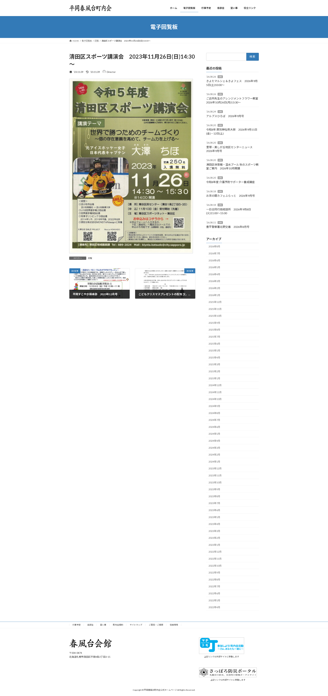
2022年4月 (214, 607)
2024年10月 (215, 399)
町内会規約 (118, 625)
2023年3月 (214, 530)
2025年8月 (214, 329)
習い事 (103, 625)
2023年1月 (214, 544)
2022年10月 (215, 565)
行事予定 (76, 625)
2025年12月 (215, 301)
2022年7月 (214, 586)
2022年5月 (214, 600)
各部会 (90, 625)
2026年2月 (214, 288)
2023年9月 (214, 489)
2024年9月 (214, 406)
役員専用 (174, 625)
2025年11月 (215, 308)
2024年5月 (214, 433)
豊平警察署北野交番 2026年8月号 (227, 226)
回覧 (90, 258)
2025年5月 (214, 350)
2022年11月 (215, 558)
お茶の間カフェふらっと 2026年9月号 (230, 195)
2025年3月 (214, 364)
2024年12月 (215, 385)
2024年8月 (214, 412)
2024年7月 (214, 419)
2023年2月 (214, 537)
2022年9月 (214, 572)
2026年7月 (214, 253)
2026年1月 (214, 294)
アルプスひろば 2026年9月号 (225, 115)
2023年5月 (214, 517)
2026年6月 (214, 260)
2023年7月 (214, 503)
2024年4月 (214, 440)
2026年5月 (214, 267)
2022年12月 (215, 551)
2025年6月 (214, 343)
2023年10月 (215, 482)
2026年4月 (214, 274)
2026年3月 (214, 281)
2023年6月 (214, 510)
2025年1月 (214, 378)
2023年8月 (214, 496)
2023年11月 (215, 475)
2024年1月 (214, 461)
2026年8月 (214, 246)
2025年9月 (214, 322)
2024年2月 (214, 454)
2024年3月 (214, 447)
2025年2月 (214, 371)
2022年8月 (214, 579)
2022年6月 (214, 593)
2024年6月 (214, 426)
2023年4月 (214, 524)
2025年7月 (214, 336)
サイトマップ (136, 625)
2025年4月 (214, 357)
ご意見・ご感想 (156, 625)
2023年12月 (215, 468)
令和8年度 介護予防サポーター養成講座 (230, 182)
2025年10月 (215, 315)
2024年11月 (215, 392)
